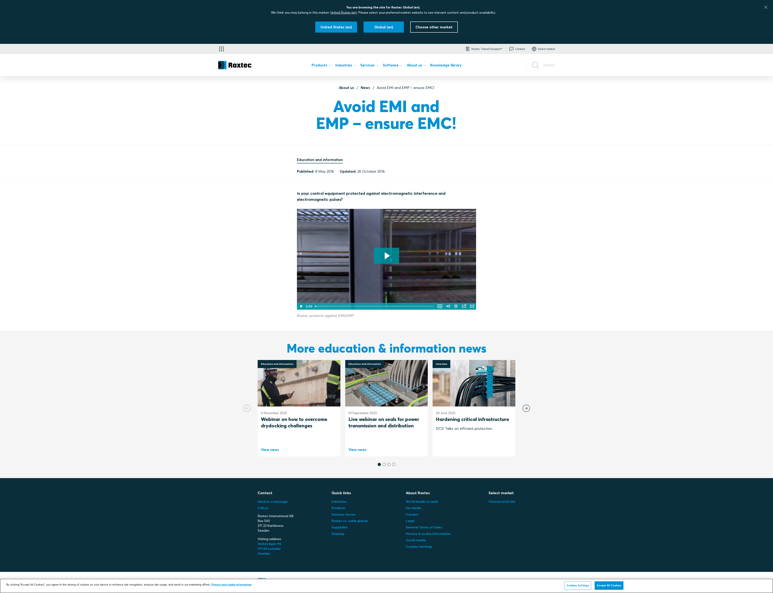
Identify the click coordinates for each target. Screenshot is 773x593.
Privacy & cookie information (428, 534)
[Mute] (448, 306)
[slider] (374, 306)
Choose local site (502, 501)
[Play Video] (301, 306)
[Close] (766, 7)
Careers (412, 514)
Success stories (344, 514)
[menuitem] (321, 66)
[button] (379, 464)
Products (338, 508)
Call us (263, 508)
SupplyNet (340, 527)
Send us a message (272, 501)
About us (346, 87)
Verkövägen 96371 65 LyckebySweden (269, 548)
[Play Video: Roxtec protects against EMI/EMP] (386, 256)
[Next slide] (526, 408)
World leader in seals (422, 501)
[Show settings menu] (456, 306)
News (365, 87)
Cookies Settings (419, 547)
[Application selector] (221, 49)
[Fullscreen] (472, 306)
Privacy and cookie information (231, 584)
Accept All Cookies (609, 585)
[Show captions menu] (440, 306)
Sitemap (338, 534)
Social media (416, 540)
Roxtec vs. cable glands (350, 521)
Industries (339, 501)
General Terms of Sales (424, 527)
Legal (410, 521)
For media (413, 508)
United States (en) (343, 12)
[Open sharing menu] (464, 306)
